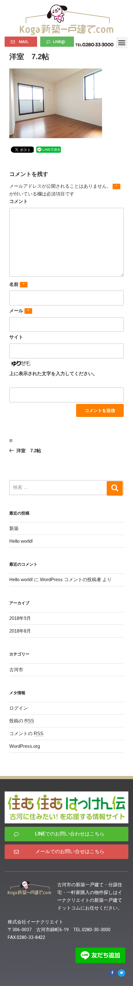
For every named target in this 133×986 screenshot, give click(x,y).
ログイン (18, 708)
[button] (21, 42)
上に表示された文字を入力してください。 (53, 373)
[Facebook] (112, 973)
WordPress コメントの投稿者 (70, 579)
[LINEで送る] (48, 149)
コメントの (26, 733)
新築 (14, 528)
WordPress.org (24, 746)
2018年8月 (20, 630)
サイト (16, 337)
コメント (18, 201)
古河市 (16, 669)
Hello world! (21, 541)
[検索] (115, 488)
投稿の (21, 720)
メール (19, 310)
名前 (16, 284)
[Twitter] (121, 973)
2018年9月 (20, 618)
